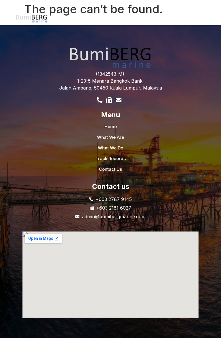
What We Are (110, 137)
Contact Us (110, 169)
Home (110, 126)
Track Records (111, 158)
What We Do (110, 148)
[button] (137, 20)
